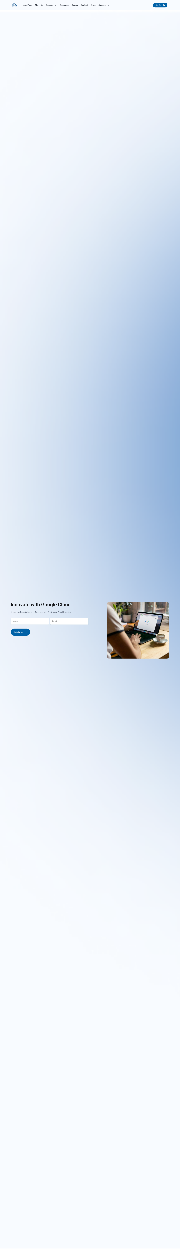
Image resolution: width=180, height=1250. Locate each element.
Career (75, 5)
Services (49, 5)
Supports (102, 5)
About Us (39, 5)
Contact (84, 5)
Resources (64, 5)
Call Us (161, 5)
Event (93, 5)
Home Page (27, 5)
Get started (19, 632)
